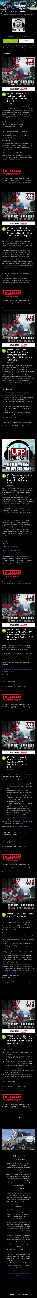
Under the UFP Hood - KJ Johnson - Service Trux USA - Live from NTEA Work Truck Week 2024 (20, 1039)
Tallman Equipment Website (18, 182)
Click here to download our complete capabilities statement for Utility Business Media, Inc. (18, 1273)
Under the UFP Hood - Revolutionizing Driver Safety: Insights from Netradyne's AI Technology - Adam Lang (20, 354)
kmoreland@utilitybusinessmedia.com (12, 688)
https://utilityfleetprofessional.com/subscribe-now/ (16, 683)
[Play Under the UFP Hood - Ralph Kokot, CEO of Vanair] (4, 915)
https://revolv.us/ (13, 674)
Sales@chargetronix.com (11, 546)
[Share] (3, 185)
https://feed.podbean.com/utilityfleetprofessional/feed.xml (19, 14)
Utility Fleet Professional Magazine (18, 1278)
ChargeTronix (5, 520)
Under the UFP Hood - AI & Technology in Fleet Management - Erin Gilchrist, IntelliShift (20, 97)
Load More (18, 1118)
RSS (27, 40)
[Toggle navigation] (35, 2)
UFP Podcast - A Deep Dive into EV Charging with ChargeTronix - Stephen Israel (19, 479)
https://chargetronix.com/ (14, 550)
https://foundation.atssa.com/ (21, 826)
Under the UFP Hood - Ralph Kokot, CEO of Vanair (20, 914)
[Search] (31, 2)
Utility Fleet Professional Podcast (14, 11)
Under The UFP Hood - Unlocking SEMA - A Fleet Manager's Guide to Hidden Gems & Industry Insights (19, 232)
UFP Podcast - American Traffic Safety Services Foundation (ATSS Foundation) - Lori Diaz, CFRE (18, 762)
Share (11, 40)
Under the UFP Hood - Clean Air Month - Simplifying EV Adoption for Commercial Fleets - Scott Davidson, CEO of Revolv (20, 634)
